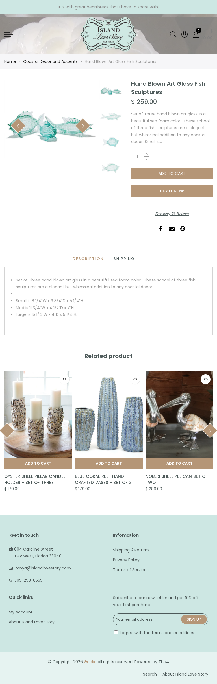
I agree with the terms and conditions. (157, 632)
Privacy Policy (126, 560)
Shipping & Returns (131, 550)
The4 (164, 662)
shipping (124, 258)
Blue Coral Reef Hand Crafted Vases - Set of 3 (103, 479)
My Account (20, 612)
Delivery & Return (172, 213)
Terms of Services (131, 570)
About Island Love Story (32, 622)
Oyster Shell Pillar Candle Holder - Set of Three (35, 479)
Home (10, 61)
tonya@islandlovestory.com (43, 568)
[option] (50, 126)
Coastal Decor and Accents (50, 61)
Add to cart (38, 463)
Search (150, 674)
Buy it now (172, 191)
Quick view (64, 379)
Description (88, 258)
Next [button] (82, 125)
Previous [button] (18, 125)
